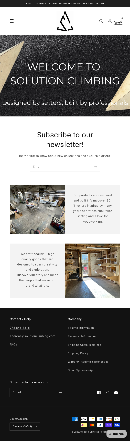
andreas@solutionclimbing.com (33, 336)
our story (36, 275)
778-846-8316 (20, 327)
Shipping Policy (78, 353)
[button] (11, 21)
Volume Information (81, 327)
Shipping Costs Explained (84, 344)
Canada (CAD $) (22, 426)
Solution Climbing (89, 432)
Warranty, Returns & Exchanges (88, 361)
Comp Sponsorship (80, 370)
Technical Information (82, 336)
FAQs (13, 344)
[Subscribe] (95, 166)
